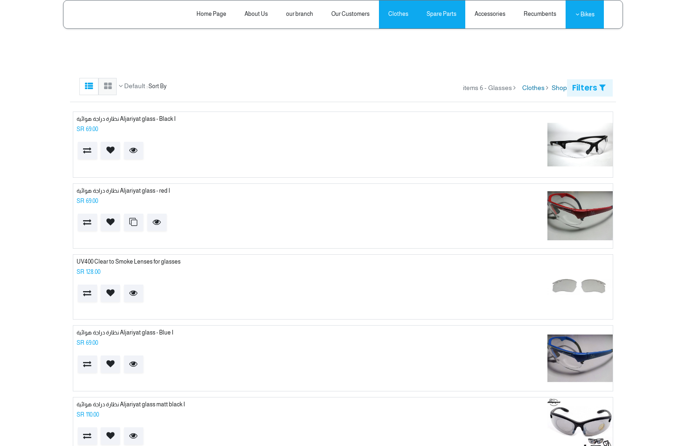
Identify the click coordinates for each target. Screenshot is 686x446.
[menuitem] (540, 14)
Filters (585, 87)
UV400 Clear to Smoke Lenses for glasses (129, 261)
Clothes (533, 87)
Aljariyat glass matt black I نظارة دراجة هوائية (131, 404)
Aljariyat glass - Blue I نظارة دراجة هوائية (125, 332)
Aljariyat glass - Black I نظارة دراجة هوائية (126, 119)
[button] (133, 150)
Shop (559, 87)
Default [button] (134, 86)
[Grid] (107, 86)
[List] (88, 86)
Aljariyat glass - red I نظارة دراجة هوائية (123, 191)
